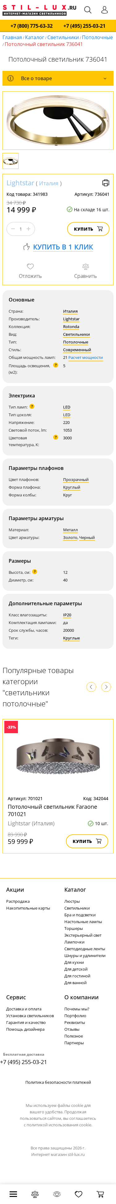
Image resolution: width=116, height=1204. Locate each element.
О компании (81, 997)
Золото (70, 537)
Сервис (16, 997)
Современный (77, 349)
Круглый (71, 487)
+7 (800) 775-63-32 (32, 26)
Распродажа (18, 901)
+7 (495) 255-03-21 (84, 26)
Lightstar (20, 182)
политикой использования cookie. (59, 1125)
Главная (12, 37)
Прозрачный (76, 479)
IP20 (67, 615)
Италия (48, 183)
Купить (83, 229)
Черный (87, 537)
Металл (70, 529)
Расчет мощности (85, 357)
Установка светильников (30, 1015)
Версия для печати (106, 183)
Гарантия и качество (26, 1022)
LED (66, 407)
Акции (15, 889)
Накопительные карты (28, 908)
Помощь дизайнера (25, 1029)
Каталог (34, 37)
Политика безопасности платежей (58, 1082)
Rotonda (71, 326)
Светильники (63, 37)
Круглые (71, 638)
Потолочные (97, 37)
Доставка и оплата (23, 1009)
